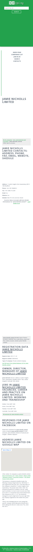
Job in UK (17, 57)
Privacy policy (9, 549)
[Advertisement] (16, 29)
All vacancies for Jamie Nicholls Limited (13, 414)
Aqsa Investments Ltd (8, 475)
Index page (17, 52)
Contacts (17, 61)
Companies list (17, 54)
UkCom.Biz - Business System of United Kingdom (15, 548)
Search (16, 12)
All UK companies (7, 140)
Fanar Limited (18, 475)
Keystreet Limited (18, 477)
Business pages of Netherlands (21, 549)
